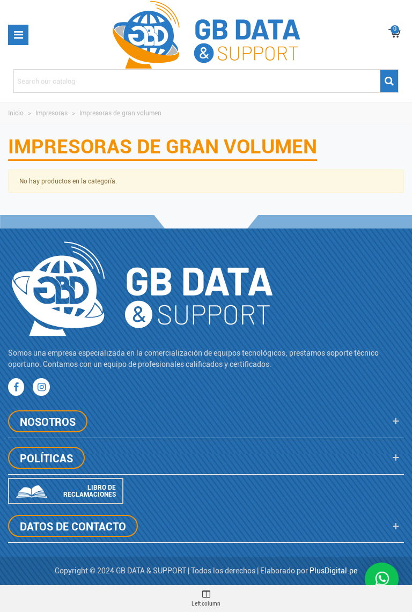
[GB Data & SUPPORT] (206, 34)
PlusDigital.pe (333, 570)
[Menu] (18, 35)
